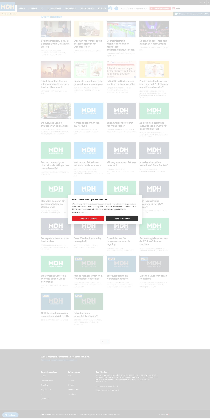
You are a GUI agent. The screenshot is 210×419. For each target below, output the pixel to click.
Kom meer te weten (79, 212)
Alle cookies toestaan (88, 218)
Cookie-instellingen (122, 218)
